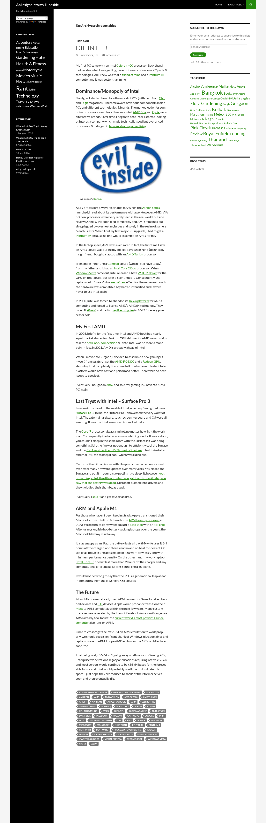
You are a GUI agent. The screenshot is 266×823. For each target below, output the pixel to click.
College (216, 98)
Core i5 (138, 706)
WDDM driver (147, 273)
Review (196, 133)
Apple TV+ (195, 93)
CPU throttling (88, 711)
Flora (195, 103)
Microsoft (85, 725)
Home (218, 4)
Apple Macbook (116, 701)
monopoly (103, 725)
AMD (136, 112)
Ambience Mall (213, 86)
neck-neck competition (102, 343)
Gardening (211, 103)
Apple (241, 86)
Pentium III (156, 75)
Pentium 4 (154, 725)
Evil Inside (85, 715)
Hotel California (197, 110)
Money (19, 70)
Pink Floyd (200, 127)
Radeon (151, 729)
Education (32, 47)
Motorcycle (197, 119)
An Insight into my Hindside (37, 5)
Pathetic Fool (230, 123)
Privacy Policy (235, 4)
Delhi (236, 98)
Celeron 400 (124, 65)
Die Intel (119, 711)
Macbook (156, 720)
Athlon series (151, 207)
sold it (96, 496)
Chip (162, 98)
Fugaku (117, 715)
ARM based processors (144, 520)
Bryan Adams (239, 93)
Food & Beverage (27, 52)
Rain (227, 128)
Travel (20, 102)
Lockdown (233, 110)
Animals (36, 43)
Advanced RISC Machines (126, 692)
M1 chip (159, 524)
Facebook (101, 715)
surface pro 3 (125, 734)
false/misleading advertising (127, 126)
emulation (158, 711)
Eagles (245, 98)
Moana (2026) (23, 149)
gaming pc (133, 715)
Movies (23, 75)
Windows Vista (86, 273)
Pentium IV (83, 235)
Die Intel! (91, 48)
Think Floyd (233, 140)
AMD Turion (134, 254)
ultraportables (147, 734)
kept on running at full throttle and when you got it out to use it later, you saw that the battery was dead (121, 477)
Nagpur (211, 119)
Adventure (24, 42)
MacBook (136, 524)
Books (228, 93)
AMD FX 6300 (124, 361)
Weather (35, 106)
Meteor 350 (222, 114)
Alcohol (195, 86)
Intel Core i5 (85, 562)
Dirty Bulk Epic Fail (25, 169)
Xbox (110, 385)
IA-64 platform (139, 301)
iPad (129, 720)
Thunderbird (198, 145)
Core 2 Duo (122, 706)
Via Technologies (89, 739)
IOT (100, 604)
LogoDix (98, 198)
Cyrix (156, 112)
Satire (31, 89)
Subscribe (198, 54)
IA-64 (161, 715)
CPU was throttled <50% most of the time (114, 450)
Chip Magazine (87, 706)
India (208, 110)
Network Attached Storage (202, 123)
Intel (82, 720)
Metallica (208, 114)
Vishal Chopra (113, 739)
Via (143, 112)
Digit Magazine (138, 711)
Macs (79, 608)
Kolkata (220, 109)
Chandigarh (206, 98)
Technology (27, 95)
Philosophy (36, 81)
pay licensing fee (123, 310)
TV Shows (32, 101)
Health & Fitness (31, 63)
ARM (133, 701)
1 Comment (113, 55)
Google (149, 715)
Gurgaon (239, 103)
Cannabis (194, 98)
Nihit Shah (121, 725)
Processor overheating (128, 729)
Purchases (217, 128)
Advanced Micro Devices (93, 692)
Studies (193, 140)
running (238, 133)
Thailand (217, 139)
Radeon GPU (151, 361)
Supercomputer (102, 734)
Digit (84, 103)
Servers (83, 734)
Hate (79, 41)
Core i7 (86, 431)
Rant (86, 41)
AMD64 (82, 701)
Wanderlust (215, 145)
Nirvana (219, 123)
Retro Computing (238, 128)
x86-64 (91, 310)
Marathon (197, 114)
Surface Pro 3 (84, 413)
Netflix (221, 119)
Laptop (141, 720)
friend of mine (131, 75)
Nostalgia (23, 81)
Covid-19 (226, 98)
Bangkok (212, 92)
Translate (41, 21)
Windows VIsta (157, 739)
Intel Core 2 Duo (125, 268)
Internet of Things (101, 720)
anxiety (231, 86)
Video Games (23, 106)
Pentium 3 (137, 725)
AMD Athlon (112, 697)
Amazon (84, 697)
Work (44, 106)
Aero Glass (118, 282)
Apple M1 (97, 701)
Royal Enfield (216, 133)
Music (36, 75)
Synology (202, 140)
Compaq (113, 263)
